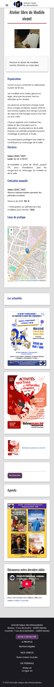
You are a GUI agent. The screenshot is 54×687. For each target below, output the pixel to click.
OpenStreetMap (32, 280)
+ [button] (11, 230)
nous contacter (27, 637)
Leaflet (21, 280)
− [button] (11, 234)
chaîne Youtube (20, 601)
